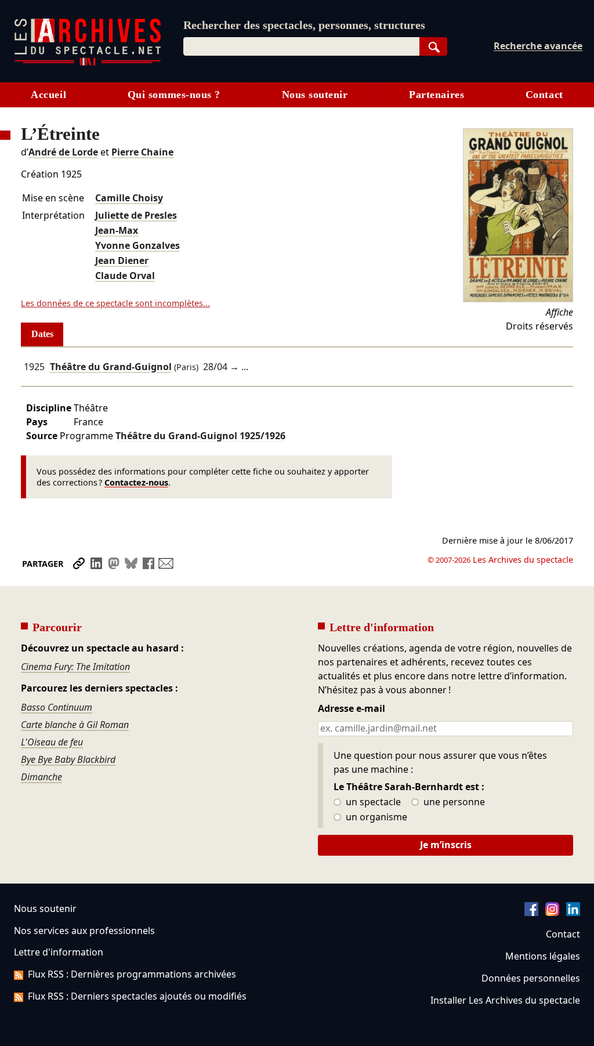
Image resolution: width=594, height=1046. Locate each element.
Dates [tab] (42, 334)
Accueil (48, 94)
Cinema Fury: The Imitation (75, 666)
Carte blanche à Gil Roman (75, 724)
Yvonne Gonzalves (137, 245)
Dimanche (41, 776)
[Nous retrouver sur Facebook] (531, 912)
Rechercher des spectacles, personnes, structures (304, 25)
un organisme (375, 817)
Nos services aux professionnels (84, 930)
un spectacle (372, 802)
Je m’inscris (446, 844)
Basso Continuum (56, 707)
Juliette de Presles (136, 215)
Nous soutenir (315, 94)
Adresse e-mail (351, 709)
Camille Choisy (129, 197)
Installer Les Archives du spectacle (505, 1000)
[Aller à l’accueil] (88, 63)
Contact (544, 94)
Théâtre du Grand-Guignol (111, 366)
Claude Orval (125, 275)
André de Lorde (63, 152)
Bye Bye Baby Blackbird (68, 759)
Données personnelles (530, 978)
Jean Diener (121, 260)
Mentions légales (542, 956)
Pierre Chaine (142, 152)
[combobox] (301, 46)
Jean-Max (116, 230)
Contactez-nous (136, 482)
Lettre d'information (58, 952)
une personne (453, 802)
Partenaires (436, 94)
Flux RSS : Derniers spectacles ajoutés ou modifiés (137, 996)
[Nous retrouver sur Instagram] (552, 912)
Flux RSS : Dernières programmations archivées (132, 974)
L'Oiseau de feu (52, 742)
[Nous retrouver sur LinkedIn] (573, 912)
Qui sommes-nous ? (174, 94)
